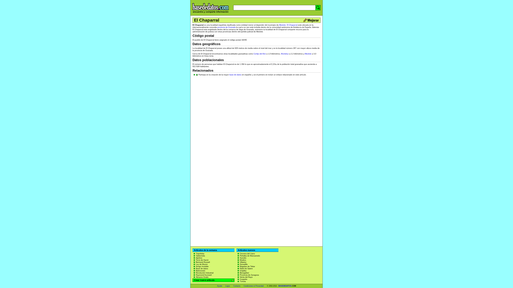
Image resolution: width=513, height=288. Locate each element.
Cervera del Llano (247, 254)
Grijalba (243, 271)
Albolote (282, 25)
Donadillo (244, 264)
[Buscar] (318, 7)
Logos (227, 286)
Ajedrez (199, 258)
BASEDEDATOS (285, 286)
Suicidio (243, 258)
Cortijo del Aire (260, 54)
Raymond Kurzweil (204, 275)
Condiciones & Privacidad (254, 286)
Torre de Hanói (202, 260)
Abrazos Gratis (202, 277)
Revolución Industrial (204, 273)
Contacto (236, 286)
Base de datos (202, 268)
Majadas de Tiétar (247, 266)
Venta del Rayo (246, 277)
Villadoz (243, 262)
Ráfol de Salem (246, 268)
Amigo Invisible (202, 266)
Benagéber (244, 273)
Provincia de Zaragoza (249, 275)
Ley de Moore (202, 264)
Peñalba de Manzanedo (250, 256)
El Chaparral (206, 20)
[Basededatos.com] (211, 13)
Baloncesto (200, 271)
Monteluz (285, 54)
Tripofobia (200, 254)
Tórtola (243, 281)
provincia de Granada (226, 27)
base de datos (235, 75)
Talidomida (200, 256)
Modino (243, 260)
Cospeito (243, 279)
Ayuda (219, 286)
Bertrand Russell (203, 262)
